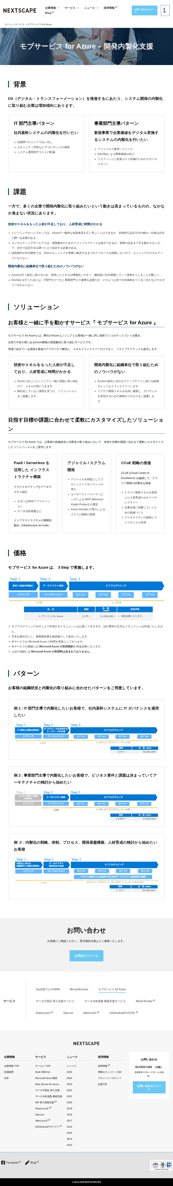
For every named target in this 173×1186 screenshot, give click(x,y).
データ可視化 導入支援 (47, 1090)
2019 (69, 1108)
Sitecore (68, 1013)
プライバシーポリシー (110, 1078)
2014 (69, 1139)
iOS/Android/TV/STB (122, 1013)
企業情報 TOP (11, 1066)
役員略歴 (9, 1072)
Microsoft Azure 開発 (46, 1078)
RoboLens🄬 (42, 1108)
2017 (69, 1120)
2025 (69, 1072)
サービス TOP (42, 1066)
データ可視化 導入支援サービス (55, 1001)
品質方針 (102, 1084)
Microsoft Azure (79, 989)
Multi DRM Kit (42, 1072)
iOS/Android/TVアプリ (47, 1126)
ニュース (71, 1066)
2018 (69, 1114)
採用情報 (102, 1066)
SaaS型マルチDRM (48, 989)
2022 (69, 1090)
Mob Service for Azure (47, 1084)
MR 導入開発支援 (44, 1102)
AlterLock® (90, 1013)
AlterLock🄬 (41, 1120)
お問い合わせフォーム (149, 1087)
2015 (69, 1132)
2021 (69, 1096)
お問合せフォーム (86, 955)
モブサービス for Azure (112, 989)
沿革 (6, 1078)
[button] (57, 7)
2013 (69, 1145)
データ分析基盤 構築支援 (48, 1096)
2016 (69, 1126)
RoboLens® (43, 1013)
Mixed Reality (144, 1001)
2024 (69, 1078)
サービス (9, 1001)
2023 (69, 1084)
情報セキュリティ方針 (110, 1072)
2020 (69, 1102)
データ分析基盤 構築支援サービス (105, 1001)
